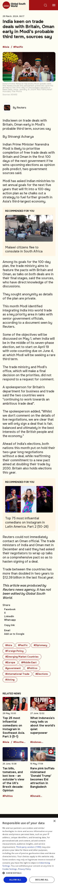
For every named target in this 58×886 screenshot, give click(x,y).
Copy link (9, 625)
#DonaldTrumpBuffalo (36, 796)
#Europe (10, 662)
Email (7, 630)
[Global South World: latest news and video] (14, 5)
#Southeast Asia (19, 742)
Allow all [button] (15, 879)
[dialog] (29, 852)
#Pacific (18, 47)
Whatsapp (10, 619)
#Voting (10, 679)
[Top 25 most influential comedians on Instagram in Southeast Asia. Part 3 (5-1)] (15, 720)
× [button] (54, 821)
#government (13, 668)
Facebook (9, 609)
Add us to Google (14, 633)
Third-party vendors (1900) (28, 847)
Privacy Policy (24, 869)
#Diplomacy (40, 645)
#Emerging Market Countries (22, 656)
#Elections (41, 674)
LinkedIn (9, 616)
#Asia (6, 47)
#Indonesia (36, 742)
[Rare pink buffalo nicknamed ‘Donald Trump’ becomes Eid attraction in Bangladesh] (42, 772)
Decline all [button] (41, 879)
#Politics (32, 668)
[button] (29, 873)
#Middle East (29, 662)
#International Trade (17, 674)
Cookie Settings (9, 869)
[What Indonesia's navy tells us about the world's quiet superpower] (42, 720)
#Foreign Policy (14, 651)
